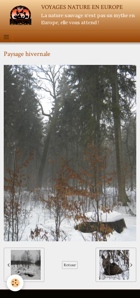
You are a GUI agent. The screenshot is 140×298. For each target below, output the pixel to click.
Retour (70, 265)
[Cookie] (15, 283)
